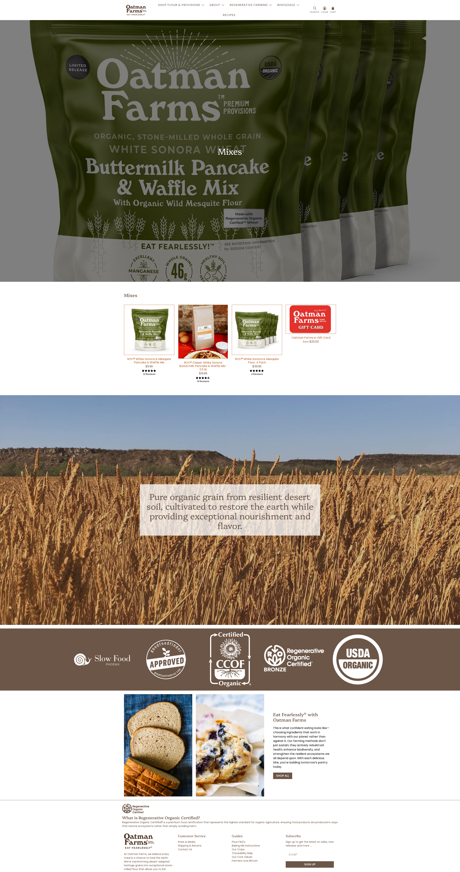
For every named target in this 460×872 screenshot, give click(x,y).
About (215, 5)
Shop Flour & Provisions (179, 5)
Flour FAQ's (238, 842)
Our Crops (238, 849)
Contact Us (185, 849)
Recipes (229, 15)
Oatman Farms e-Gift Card (311, 337)
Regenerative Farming (249, 5)
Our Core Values (242, 857)
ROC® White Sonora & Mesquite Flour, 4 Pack (257, 360)
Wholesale (286, 5)
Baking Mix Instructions (246, 845)
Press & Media (186, 842)
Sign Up (309, 864)
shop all (282, 776)
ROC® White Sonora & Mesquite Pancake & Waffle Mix (149, 360)
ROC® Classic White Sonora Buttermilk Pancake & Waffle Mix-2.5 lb (203, 366)
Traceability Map (242, 853)
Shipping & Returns (189, 845)
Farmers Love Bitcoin (245, 860)
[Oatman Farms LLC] (136, 10)
